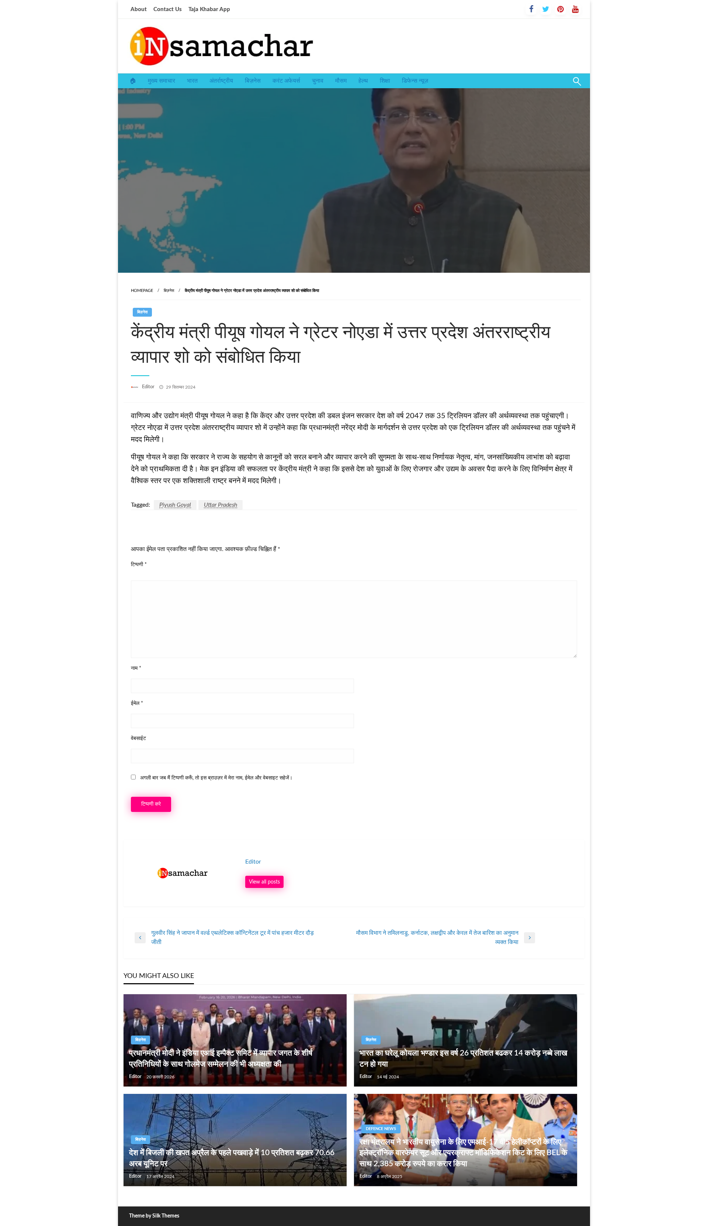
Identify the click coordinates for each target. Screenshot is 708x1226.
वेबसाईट (138, 738)
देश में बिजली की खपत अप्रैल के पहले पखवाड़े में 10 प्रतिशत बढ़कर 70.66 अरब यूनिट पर (231, 1158)
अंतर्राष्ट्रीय (221, 81)
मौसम (341, 81)
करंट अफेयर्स (286, 81)
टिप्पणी (139, 564)
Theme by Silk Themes (154, 1216)
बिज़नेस (253, 81)
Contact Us (167, 9)
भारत (192, 81)
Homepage (142, 291)
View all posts (264, 882)
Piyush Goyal (175, 505)
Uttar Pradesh (220, 505)
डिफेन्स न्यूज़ (415, 81)
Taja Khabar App (209, 9)
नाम (136, 668)
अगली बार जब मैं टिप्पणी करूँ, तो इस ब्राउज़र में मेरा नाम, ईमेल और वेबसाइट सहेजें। (216, 778)
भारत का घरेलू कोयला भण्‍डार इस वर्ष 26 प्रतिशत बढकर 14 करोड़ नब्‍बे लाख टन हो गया (463, 1058)
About (139, 9)
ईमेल (137, 703)
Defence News (381, 1129)
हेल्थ (363, 81)
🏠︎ (132, 81)
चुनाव (317, 81)
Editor (149, 387)
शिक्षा (385, 81)
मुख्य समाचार (161, 81)
